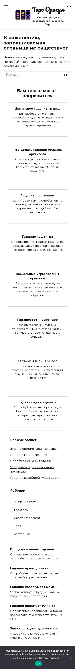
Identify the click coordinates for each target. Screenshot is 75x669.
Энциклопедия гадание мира (33, 448)
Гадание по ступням (37, 195)
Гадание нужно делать (38, 402)
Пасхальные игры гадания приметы (37, 276)
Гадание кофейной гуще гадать (34, 477)
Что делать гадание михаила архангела (37, 152)
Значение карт (24, 502)
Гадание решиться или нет (32, 606)
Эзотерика (22, 533)
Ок (38, 663)
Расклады (21, 510)
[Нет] (70, 657)
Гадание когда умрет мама (32, 587)
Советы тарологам (27, 518)
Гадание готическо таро (37, 319)
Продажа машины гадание (31, 461)
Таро (17, 526)
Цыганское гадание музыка (37, 108)
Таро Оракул (48, 9)
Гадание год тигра (37, 236)
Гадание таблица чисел (37, 361)
